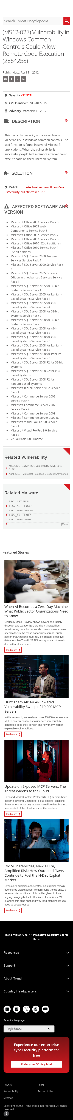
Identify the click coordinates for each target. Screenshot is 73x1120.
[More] (65, 524)
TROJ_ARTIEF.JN (19, 501)
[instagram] (35, 1009)
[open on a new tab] (26, 1009)
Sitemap (8, 1097)
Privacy (8, 1085)
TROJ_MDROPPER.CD (22, 519)
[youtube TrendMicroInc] (45, 1009)
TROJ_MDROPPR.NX (21, 510)
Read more (11, 649)
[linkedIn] (23, 79)
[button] (36, 121)
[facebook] (11, 79)
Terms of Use (45, 1091)
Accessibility (11, 1091)
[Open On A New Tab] (17, 79)
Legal (41, 1085)
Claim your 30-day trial (31, 1063)
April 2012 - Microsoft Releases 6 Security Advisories (38, 473)
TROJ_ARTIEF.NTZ (20, 515)
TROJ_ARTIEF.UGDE (21, 505)
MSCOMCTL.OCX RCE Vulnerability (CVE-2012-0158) (36, 467)
